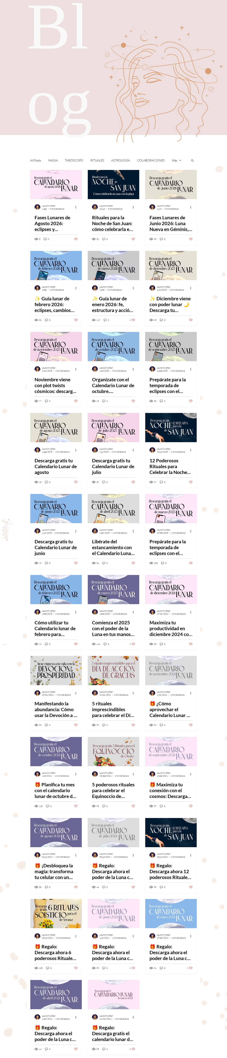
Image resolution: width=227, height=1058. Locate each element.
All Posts (35, 160)
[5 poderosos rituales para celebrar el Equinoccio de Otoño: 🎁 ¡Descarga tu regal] (113, 751)
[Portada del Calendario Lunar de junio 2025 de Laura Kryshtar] (56, 508)
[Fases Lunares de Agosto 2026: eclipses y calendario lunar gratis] (56, 184)
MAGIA (53, 160)
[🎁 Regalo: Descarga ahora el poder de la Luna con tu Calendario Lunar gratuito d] (113, 832)
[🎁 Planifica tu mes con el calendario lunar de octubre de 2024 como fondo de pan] (56, 751)
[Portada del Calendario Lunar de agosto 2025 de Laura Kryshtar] (56, 427)
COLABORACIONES (151, 160)
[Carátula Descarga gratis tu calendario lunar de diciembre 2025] (171, 265)
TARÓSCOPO (74, 160)
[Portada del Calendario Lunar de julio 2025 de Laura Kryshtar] (113, 427)
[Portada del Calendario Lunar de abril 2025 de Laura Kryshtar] (113, 508)
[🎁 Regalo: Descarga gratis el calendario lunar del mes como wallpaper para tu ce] (113, 994)
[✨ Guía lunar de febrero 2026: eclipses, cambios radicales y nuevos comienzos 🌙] (56, 265)
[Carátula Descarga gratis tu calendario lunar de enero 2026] (113, 265)
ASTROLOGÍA (120, 160)
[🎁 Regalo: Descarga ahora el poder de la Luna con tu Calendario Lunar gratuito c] (171, 913)
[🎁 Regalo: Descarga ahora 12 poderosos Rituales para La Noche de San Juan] (171, 832)
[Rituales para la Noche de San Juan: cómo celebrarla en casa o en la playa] (113, 184)
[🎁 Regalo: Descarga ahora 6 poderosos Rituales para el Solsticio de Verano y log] (56, 913)
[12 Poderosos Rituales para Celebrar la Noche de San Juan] (171, 427)
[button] (192, 161)
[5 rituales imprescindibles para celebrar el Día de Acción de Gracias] (113, 670)
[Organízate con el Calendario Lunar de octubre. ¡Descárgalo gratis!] (113, 346)
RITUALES (97, 160)
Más (174, 160)
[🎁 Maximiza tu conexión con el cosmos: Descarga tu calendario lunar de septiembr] (171, 751)
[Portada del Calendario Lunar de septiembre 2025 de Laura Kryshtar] (171, 346)
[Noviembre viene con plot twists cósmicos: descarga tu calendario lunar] (56, 346)
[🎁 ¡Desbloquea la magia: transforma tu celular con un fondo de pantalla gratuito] (56, 832)
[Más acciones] (77, 207)
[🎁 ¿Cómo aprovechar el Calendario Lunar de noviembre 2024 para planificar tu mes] (171, 670)
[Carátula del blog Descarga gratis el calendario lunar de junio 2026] (171, 184)
